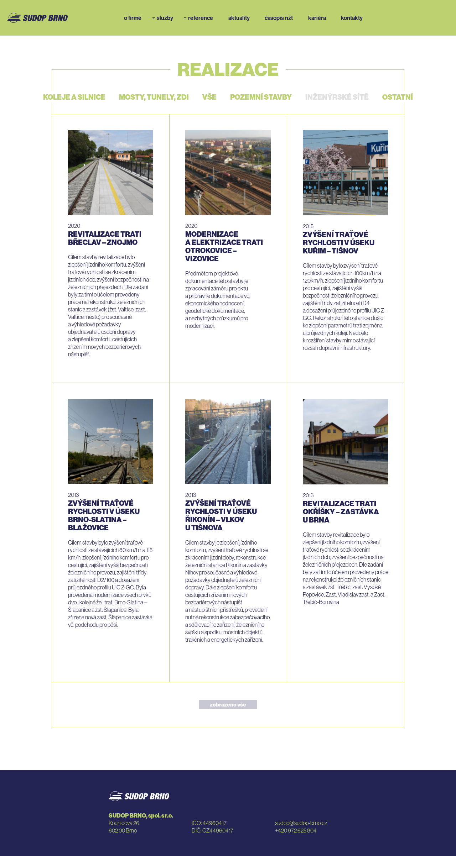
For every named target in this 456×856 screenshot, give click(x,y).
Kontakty (352, 17)
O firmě (132, 17)
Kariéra (317, 17)
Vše (209, 97)
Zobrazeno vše (228, 704)
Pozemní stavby (261, 97)
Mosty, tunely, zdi (154, 97)
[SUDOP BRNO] (37, 17)
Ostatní (397, 97)
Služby (165, 17)
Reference (200, 17)
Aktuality (239, 17)
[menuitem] (134, 18)
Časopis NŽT (279, 17)
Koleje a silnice (74, 97)
